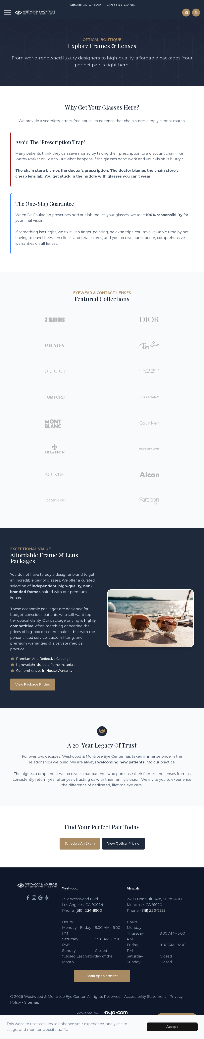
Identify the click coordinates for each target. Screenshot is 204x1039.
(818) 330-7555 (153, 910)
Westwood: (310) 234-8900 (85, 4)
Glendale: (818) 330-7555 (121, 4)
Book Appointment (102, 976)
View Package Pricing (32, 684)
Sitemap (31, 1002)
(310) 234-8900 (89, 910)
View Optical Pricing (123, 843)
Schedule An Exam (80, 843)
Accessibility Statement (145, 996)
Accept (172, 1027)
